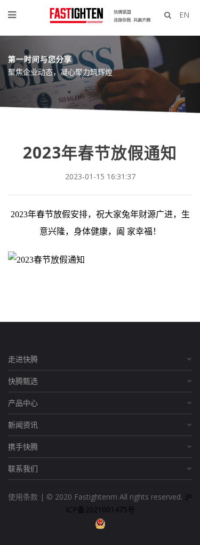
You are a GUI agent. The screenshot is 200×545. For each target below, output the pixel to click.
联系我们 (23, 468)
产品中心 (23, 403)
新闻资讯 (23, 425)
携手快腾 (23, 446)
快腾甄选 (23, 381)
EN (184, 15)
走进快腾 (23, 359)
